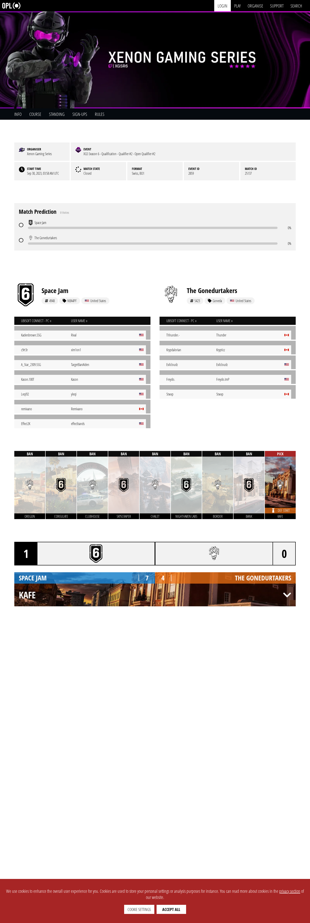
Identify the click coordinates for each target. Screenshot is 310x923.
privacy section (289, 891)
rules (99, 114)
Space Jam (55, 290)
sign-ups (79, 114)
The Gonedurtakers (212, 290)
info (18, 114)
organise (255, 5)
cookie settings (139, 909)
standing (57, 114)
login (222, 5)
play (237, 5)
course (35, 114)
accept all (171, 909)
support (277, 5)
